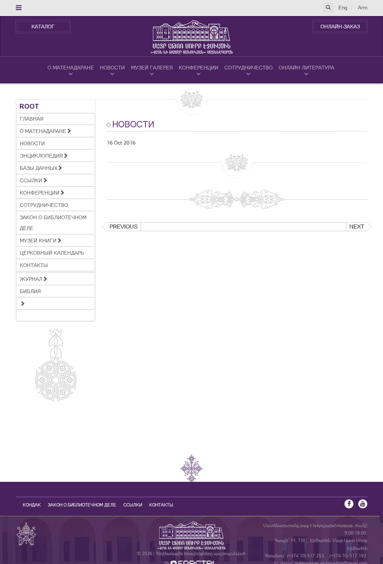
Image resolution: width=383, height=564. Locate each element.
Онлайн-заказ (340, 27)
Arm (362, 7)
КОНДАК (32, 505)
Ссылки (132, 505)
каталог (43, 27)
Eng (342, 7)
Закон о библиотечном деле (82, 505)
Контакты (161, 505)
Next (356, 226)
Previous (124, 226)
